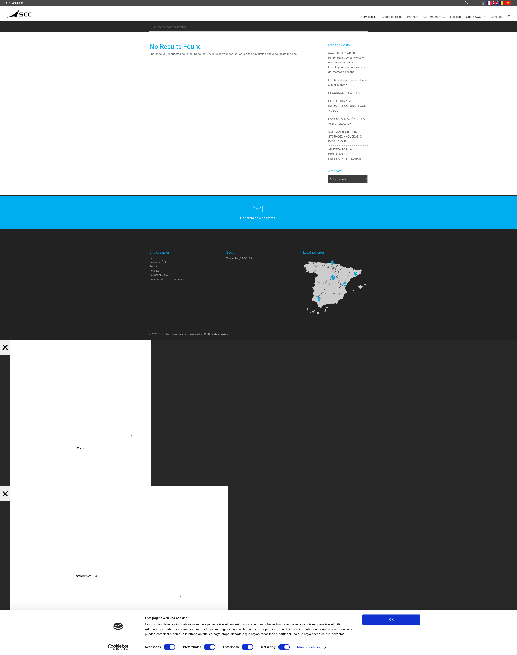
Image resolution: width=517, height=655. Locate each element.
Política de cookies (216, 334)
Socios (153, 266)
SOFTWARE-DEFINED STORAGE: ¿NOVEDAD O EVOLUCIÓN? (345, 136)
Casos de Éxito (391, 16)
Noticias (455, 16)
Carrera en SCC (434, 16)
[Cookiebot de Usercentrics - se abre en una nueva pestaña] (118, 647)
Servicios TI (368, 16)
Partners (412, 16)
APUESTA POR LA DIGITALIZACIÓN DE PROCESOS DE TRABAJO (345, 154)
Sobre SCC (473, 16)
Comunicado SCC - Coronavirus (168, 279)
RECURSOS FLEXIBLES (344, 92)
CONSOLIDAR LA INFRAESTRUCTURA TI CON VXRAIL (347, 105)
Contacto (496, 16)
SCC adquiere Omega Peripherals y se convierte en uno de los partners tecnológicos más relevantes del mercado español (346, 62)
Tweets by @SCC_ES (239, 258)
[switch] (209, 647)
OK (391, 619)
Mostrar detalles (308, 647)
